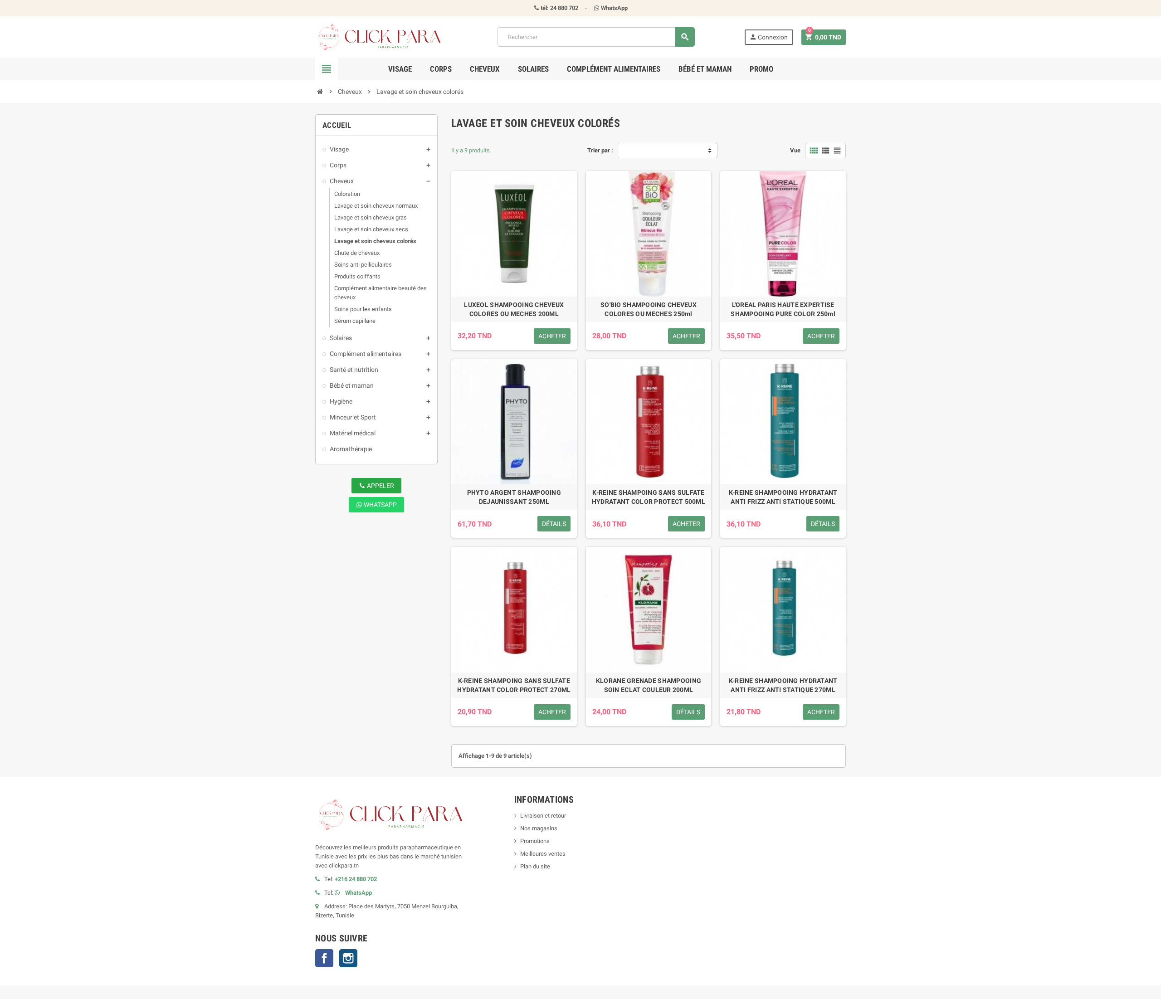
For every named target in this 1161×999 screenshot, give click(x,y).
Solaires (533, 68)
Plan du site (535, 866)
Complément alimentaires (613, 68)
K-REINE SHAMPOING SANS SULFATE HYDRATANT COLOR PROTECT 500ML (648, 497)
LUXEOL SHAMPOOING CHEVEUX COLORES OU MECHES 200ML (514, 309)
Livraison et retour (543, 815)
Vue (795, 150)
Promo (761, 68)
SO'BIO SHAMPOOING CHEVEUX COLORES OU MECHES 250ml (648, 309)
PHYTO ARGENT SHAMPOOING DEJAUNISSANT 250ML (514, 497)
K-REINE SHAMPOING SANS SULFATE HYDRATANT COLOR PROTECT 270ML (514, 685)
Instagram (348, 958)
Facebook (324, 958)
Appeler (380, 485)
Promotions (535, 841)
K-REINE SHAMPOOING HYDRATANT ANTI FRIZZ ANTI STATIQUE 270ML (783, 685)
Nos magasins (538, 828)
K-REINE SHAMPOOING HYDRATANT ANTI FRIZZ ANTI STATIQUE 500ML (783, 497)
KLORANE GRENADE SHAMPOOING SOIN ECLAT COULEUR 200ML (648, 685)
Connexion (768, 37)
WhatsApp (379, 504)
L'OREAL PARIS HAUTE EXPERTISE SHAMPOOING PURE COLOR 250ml (783, 309)
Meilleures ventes (543, 853)
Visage (400, 68)
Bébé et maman (705, 68)
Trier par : (600, 150)
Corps (441, 68)
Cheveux (485, 68)
